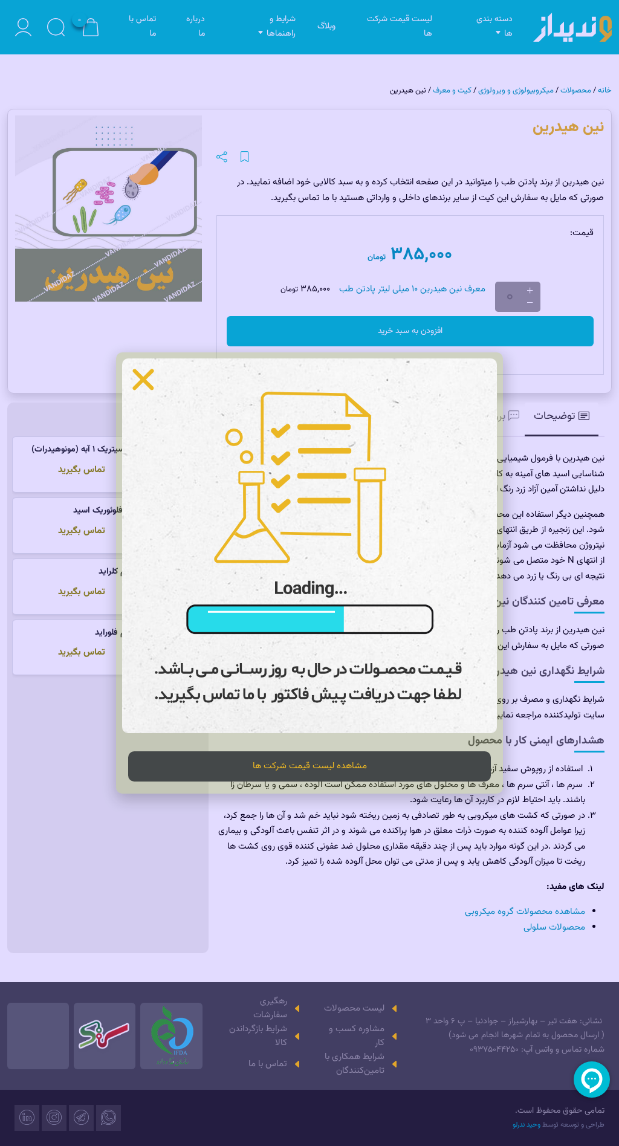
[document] (309, 573)
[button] (143, 379)
